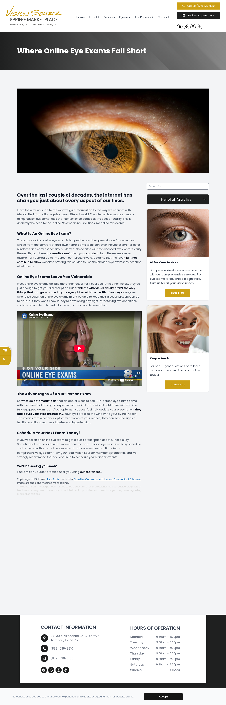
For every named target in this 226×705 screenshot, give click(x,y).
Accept (163, 696)
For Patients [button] (143, 17)
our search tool (90, 472)
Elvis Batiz (53, 479)
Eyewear (125, 17)
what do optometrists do (39, 401)
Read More (177, 293)
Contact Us (178, 384)
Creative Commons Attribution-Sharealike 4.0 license (107, 479)
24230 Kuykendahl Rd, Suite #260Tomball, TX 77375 (76, 638)
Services (109, 17)
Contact (163, 17)
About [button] (93, 17)
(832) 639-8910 (62, 648)
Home (80, 17)
